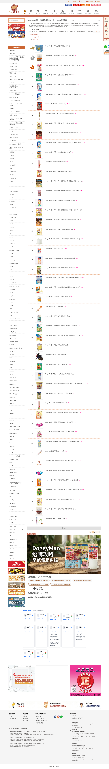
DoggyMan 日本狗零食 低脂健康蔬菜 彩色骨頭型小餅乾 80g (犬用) (63, 210)
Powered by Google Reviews (54, 661)
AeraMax (11, 211)
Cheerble (11, 542)
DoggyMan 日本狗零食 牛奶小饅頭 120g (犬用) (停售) (60, 431)
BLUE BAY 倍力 (14, 390)
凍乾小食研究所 (13, 137)
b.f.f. (10, 322)
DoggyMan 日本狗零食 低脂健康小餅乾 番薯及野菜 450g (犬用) (62, 335)
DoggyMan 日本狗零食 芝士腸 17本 (55, 248)
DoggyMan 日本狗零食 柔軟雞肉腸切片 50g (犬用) (59, 171)
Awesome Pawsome (14, 318)
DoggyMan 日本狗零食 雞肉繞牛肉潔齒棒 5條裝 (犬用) (60, 267)
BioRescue (12, 371)
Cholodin (11, 552)
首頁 (10, 716)
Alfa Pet (11, 224)
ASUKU (11, 302)
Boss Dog (12, 423)
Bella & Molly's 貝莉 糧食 (16, 79)
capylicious (12, 469)
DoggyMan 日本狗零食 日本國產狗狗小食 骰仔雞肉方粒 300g (62, 219)
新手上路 (25, 720)
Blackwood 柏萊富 (14, 387)
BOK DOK (12, 403)
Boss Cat (11, 420)
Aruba (11, 292)
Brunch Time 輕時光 (14, 430)
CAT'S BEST (12, 506)
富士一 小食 (12, 76)
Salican (11, 168)
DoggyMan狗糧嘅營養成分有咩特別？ (61, 580)
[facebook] (55, 717)
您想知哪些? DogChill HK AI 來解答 (39, 577)
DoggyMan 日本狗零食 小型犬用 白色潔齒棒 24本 (59, 75)
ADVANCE (12, 207)
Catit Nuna (12, 509)
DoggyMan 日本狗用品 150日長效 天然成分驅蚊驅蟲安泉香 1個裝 (63, 65)
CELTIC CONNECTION (16, 529)
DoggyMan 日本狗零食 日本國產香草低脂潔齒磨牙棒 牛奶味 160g (63, 277)
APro (10, 269)
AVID (11, 309)
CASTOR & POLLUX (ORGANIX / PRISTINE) (16, 482)
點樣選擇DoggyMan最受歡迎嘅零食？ (39, 580)
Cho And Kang (13, 545)
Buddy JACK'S (13, 433)
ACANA (11, 194)
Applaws (11, 266)
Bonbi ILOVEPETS (14, 407)
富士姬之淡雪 (13, 69)
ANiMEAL (12, 256)
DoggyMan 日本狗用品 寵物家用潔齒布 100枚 (57, 46)
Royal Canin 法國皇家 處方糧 (16, 148)
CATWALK (12, 526)
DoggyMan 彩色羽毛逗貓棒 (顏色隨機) (55, 354)
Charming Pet (12, 539)
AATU (11, 184)
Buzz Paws (12, 446)
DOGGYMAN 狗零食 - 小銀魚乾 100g (55, 104)
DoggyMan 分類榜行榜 (38, 37)
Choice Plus (12, 549)
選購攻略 (31, 534)
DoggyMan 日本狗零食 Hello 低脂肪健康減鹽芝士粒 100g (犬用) (62, 287)
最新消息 (25, 716)
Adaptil (11, 197)
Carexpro (11, 475)
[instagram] (58, 717)
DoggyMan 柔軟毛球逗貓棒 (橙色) (54, 306)
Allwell (11, 237)
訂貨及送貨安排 (40, 718)
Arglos (11, 276)
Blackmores (12, 384)
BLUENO (12, 397)
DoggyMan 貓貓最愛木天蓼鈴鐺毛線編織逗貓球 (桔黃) (60, 258)
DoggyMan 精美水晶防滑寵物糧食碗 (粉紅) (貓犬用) (59, 422)
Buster (11, 443)
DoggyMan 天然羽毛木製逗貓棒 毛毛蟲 (56, 403)
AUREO (11, 305)
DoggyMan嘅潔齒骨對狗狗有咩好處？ (39, 584)
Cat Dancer (12, 490)
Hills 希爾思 (12, 140)
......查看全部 (96, 32)
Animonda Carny (13, 263)
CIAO (11, 162)
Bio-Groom (12, 361)
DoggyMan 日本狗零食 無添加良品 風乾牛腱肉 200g (59, 55)
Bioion (11, 364)
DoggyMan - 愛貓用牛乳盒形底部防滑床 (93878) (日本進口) (61, 460)
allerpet (11, 230)
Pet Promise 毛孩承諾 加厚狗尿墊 (16, 119)
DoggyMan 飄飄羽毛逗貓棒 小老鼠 (54, 451)
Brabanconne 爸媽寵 (14, 426)
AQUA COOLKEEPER (15, 273)
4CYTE (11, 175)
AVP (10, 315)
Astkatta (11, 158)
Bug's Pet (11, 436)
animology (12, 260)
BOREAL (12, 413)
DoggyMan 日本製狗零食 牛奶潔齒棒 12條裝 (57, 316)
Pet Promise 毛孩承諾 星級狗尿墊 (16, 123)
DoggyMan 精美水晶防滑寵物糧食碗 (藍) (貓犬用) (59, 470)
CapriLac (11, 465)
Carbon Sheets (13, 472)
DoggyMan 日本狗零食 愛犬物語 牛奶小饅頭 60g (58, 393)
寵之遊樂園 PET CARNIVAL (14, 86)
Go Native (12, 82)
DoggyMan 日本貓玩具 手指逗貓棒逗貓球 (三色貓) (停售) (61, 84)
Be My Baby (12, 331)
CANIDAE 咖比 (13, 459)
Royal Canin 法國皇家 (15, 144)
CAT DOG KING (14, 493)
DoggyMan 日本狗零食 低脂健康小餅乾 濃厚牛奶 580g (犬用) (62, 412)
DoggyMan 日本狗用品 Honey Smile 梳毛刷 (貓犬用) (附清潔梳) (62, 441)
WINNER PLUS (13, 90)
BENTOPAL (12, 351)
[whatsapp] (61, 717)
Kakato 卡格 (12, 171)
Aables (11, 181)
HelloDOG (12, 108)
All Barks (11, 227)
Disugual (11, 131)
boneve (11, 410)
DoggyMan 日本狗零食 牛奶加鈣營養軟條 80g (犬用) (59, 123)
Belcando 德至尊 (13, 341)
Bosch (11, 416)
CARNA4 (12, 479)
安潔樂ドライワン (14, 127)
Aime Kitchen (13, 214)
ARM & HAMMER (14, 286)
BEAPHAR (12, 335)
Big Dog (11, 354)
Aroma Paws (12, 289)
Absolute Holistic (13, 191)
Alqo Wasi (12, 243)
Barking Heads (13, 328)
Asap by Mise (13, 296)
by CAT (11, 452)
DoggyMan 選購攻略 (33, 34)
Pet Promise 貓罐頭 (14, 111)
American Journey (14, 247)
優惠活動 (12, 53)
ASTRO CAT (13, 299)
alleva (10, 233)
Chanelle (11, 536)
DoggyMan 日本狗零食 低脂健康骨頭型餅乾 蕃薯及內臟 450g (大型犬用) (65, 383)
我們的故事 (12, 718)
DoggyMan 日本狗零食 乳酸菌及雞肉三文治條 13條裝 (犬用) (62, 480)
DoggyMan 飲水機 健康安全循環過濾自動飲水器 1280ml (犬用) (62, 239)
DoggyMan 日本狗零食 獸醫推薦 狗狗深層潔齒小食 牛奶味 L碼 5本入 (64, 94)
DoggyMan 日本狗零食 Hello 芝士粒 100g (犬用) (58, 152)
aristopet (11, 279)
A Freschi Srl (12, 178)
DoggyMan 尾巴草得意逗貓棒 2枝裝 (55, 518)
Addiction (12, 201)
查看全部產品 (71, 20)
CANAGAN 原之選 (14, 456)
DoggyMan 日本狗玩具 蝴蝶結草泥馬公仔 (56, 345)
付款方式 (38, 716)
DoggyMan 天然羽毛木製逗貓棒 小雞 (55, 161)
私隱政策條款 (39, 723)
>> (98, 532)
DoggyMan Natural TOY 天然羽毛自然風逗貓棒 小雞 (59, 113)
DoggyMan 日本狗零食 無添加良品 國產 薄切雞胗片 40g (60, 509)
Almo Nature (12, 240)
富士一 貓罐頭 (13, 115)
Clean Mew (12, 558)
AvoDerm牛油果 (13, 312)
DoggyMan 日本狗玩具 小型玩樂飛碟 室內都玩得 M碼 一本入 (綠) (63, 489)
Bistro (11, 374)
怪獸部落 (12, 152)
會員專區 (25, 718)
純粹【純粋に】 (13, 97)
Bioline (11, 367)
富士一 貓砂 (12, 73)
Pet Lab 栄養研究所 (14, 100)
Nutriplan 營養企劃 (14, 94)
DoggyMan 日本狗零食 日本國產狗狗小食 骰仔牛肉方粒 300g (62, 132)
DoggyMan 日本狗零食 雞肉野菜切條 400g (56, 364)
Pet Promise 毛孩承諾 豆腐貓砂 (16, 104)
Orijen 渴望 (12, 165)
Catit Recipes (12, 513)
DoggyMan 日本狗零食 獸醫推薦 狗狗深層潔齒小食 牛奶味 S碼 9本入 (64, 142)
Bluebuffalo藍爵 (13, 394)
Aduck (11, 204)
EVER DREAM (13, 134)
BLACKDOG (13, 381)
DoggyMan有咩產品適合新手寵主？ (82, 580)
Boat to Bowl (12, 400)
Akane (11, 220)
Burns (11, 439)
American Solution (14, 250)
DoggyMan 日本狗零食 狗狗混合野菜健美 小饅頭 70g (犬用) (61, 499)
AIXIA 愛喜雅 (13, 217)
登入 (69, 1)
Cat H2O (11, 496)
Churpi (11, 555)
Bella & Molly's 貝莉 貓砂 (16, 348)
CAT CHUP (12, 487)
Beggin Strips (12, 338)
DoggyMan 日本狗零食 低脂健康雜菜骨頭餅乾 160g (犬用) (61, 325)
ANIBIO (11, 253)
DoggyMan (31, 29)
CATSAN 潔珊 (13, 516)
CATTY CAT (12, 519)
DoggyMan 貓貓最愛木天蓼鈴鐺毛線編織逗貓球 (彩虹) (60, 200)
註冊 (74, 1)
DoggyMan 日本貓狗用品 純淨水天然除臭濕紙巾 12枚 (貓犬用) (62, 190)
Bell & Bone (12, 345)
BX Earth (11, 449)
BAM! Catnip (13, 325)
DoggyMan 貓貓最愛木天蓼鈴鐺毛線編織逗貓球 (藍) (59, 374)
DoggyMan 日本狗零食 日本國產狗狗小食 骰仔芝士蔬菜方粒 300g (63, 181)
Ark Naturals (12, 282)
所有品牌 (12, 50)
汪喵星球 (12, 155)
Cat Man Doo (12, 503)
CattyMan (12, 522)
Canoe (11, 462)
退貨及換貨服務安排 (41, 720)
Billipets (11, 358)
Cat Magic (12, 500)
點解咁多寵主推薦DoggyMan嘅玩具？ (61, 584)
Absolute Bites (13, 188)
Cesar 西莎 (12, 532)
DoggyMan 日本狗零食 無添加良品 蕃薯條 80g (58, 296)
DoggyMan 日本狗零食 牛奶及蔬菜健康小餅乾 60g (59, 229)
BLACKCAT (12, 377)
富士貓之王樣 (13, 66)
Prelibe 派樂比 (13, 63)
